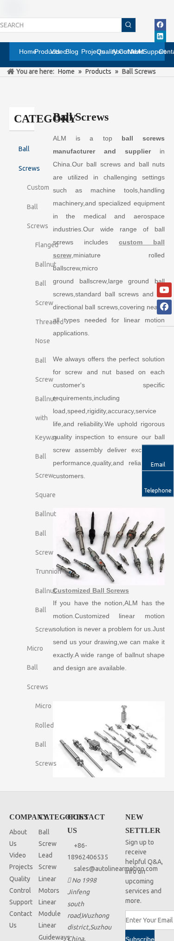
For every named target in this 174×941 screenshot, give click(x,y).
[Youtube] (164, 289)
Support (20, 902)
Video (17, 855)
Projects (21, 867)
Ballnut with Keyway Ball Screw (46, 437)
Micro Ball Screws (37, 668)
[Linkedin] (160, 36)
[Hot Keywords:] (128, 25)
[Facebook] (160, 25)
